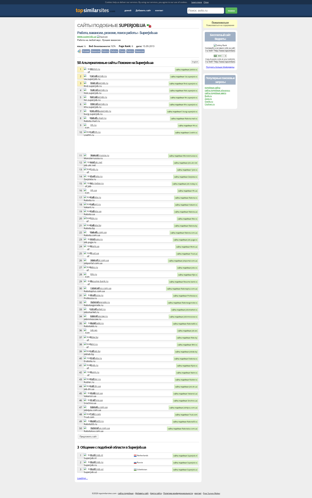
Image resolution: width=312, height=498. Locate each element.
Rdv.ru (94, 218)
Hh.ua (93, 190)
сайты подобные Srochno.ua (185, 400)
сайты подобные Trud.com (186, 414)
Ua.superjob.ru (98, 76)
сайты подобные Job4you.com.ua (183, 407)
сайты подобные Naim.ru (186, 372)
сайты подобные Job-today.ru (185, 184)
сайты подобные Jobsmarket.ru (184, 309)
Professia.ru (96, 295)
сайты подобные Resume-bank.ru (183, 281)
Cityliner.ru (210, 104)
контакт (159, 10)
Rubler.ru (95, 379)
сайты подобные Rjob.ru (187, 365)
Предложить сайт (88, 436)
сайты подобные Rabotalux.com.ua (182, 428)
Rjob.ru (94, 365)
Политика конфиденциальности (178, 493)
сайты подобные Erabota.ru (185, 358)
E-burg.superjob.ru (100, 111)
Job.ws (93, 330)
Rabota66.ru (97, 323)
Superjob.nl (96, 455)
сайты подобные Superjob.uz (185, 469)
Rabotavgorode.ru (100, 302)
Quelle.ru (209, 101)
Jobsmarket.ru (98, 309)
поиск (231, 10)
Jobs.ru (94, 267)
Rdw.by (94, 337)
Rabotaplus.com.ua (100, 288)
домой (127, 10)
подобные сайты (212, 87)
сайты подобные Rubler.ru (186, 379)
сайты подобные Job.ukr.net (185, 163)
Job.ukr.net (96, 162)
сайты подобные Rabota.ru (186, 198)
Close (206, 2)
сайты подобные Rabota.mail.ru (184, 118)
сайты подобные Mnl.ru (187, 344)
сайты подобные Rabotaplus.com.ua (182, 288)
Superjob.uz (97, 469)
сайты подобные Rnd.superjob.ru (183, 83)
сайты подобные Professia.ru (185, 295)
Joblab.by (95, 351)
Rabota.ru (95, 197)
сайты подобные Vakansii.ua (185, 393)
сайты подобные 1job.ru (187, 170)
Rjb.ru (93, 274)
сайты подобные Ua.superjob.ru (184, 76)
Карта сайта (156, 493)
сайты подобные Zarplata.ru (185, 177)
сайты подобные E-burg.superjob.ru (182, 111)
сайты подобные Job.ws (187, 330)
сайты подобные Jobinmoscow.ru (183, 316)
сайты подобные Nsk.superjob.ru (183, 90)
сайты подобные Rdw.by (187, 337)
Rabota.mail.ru (98, 118)
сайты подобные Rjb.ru (187, 274)
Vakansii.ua (96, 393)
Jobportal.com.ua (99, 260)
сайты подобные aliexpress (217, 90)
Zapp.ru (208, 98)
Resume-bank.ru (99, 281)
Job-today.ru (97, 183)
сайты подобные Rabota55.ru (185, 421)
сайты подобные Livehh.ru (186, 132)
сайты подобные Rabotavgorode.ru (182, 302)
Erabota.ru (96, 358)
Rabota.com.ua (98, 232)
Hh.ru (93, 125)
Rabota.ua (95, 211)
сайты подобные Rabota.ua (186, 212)
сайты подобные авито (215, 93)
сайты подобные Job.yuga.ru (185, 240)
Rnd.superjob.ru (99, 83)
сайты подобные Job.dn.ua (186, 386)
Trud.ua (94, 253)
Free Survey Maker (211, 493)
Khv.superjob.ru (99, 104)
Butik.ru (208, 96)
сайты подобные (126, 493)
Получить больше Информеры (220, 67)
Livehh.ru (95, 132)
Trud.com (95, 414)
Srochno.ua (96, 400)
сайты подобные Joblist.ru (186, 69)
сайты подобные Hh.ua (187, 191)
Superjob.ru (96, 462)
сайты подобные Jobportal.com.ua (183, 260)
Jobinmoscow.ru (99, 316)
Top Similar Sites (95, 10)
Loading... (82, 478)
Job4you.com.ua (99, 407)
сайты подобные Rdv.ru (187, 219)
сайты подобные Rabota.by (186, 226)
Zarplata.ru (96, 176)
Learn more (196, 2)
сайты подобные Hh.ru (187, 125)
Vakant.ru (95, 204)
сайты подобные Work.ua (186, 247)
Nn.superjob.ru (98, 97)
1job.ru (94, 169)
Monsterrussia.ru (99, 155)
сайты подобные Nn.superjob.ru (183, 97)
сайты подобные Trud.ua (187, 253)
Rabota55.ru (97, 421)
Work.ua (94, 246)
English (195, 62)
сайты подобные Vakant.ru (186, 205)
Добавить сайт (143, 10)
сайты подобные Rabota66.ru (185, 323)
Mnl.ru (94, 344)
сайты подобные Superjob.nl (185, 455)
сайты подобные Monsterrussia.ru (183, 156)
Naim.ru (94, 372)
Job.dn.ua (95, 386)
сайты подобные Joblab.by (186, 351)
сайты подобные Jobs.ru (187, 267)
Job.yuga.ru (96, 239)
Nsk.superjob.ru (99, 90)
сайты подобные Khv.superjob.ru (183, 104)
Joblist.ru (95, 69)
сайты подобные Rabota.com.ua (183, 233)
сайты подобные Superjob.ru (185, 462)
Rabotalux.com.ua (100, 428)
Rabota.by (95, 225)
